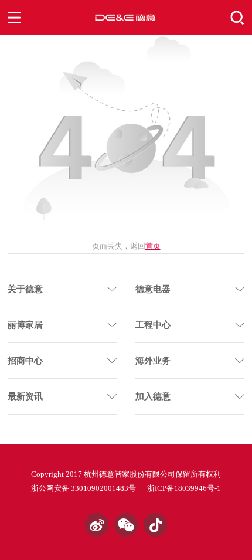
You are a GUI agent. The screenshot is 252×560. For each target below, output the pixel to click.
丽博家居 (25, 325)
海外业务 (153, 360)
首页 (153, 246)
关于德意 (25, 289)
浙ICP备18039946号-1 (184, 488)
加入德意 (153, 396)
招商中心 (25, 360)
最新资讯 (25, 396)
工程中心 (153, 325)
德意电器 (153, 289)
